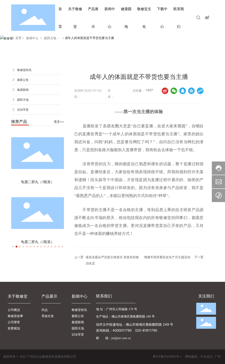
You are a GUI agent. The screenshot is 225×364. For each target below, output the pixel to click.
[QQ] (182, 90)
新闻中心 (32, 38)
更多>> (59, 121)
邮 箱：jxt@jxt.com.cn (113, 338)
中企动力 (206, 356)
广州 (217, 356)
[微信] (174, 90)
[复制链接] (200, 90)
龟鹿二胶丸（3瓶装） (37, 182)
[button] (13, 246)
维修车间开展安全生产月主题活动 (167, 257)
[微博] (165, 90)
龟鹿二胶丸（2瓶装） (37, 242)
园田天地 (50, 38)
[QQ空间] (191, 90)
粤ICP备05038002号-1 (167, 356)
